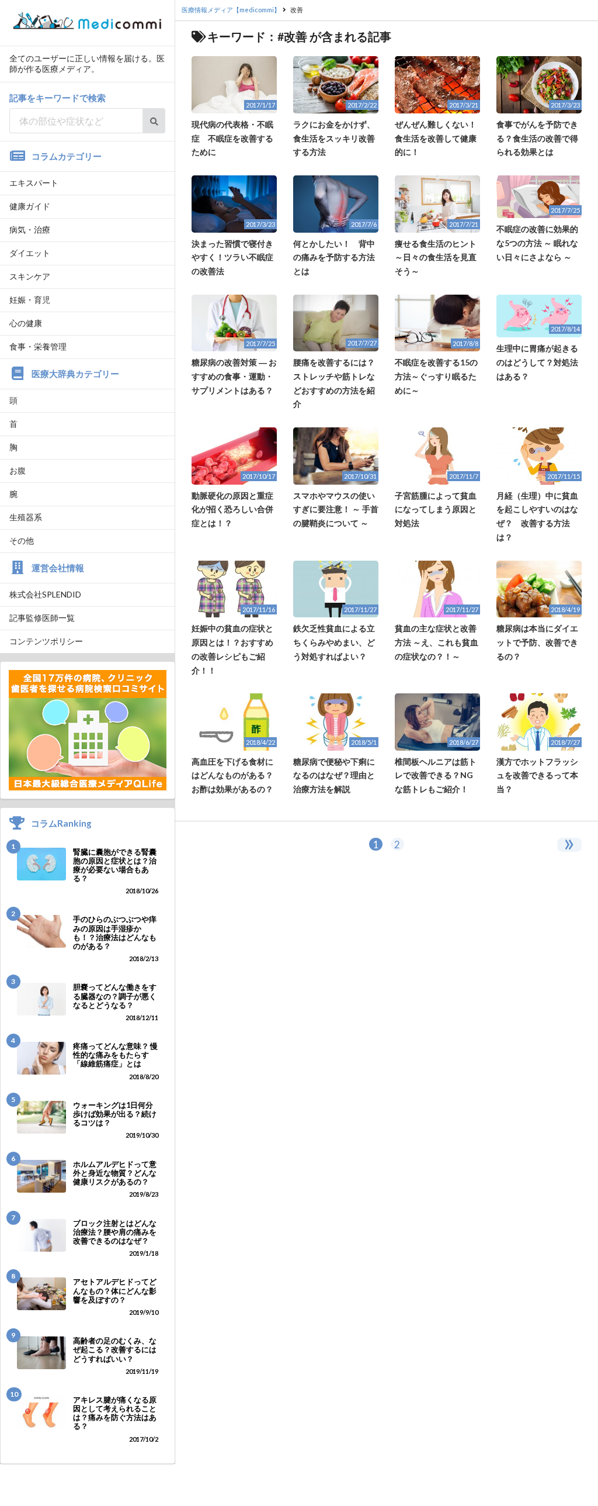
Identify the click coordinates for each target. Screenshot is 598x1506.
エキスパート (33, 183)
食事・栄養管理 (38, 346)
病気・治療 (29, 229)
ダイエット (29, 253)
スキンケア (29, 276)
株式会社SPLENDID (45, 594)
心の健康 (25, 323)
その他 (21, 540)
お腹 (17, 470)
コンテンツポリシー (46, 641)
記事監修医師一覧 (42, 618)
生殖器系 (25, 517)
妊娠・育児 (29, 300)
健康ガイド (29, 206)
